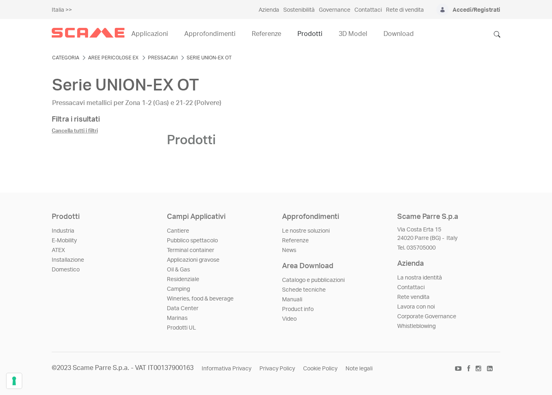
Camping (178, 289)
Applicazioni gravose (193, 260)
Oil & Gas (178, 270)
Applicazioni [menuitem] (149, 34)
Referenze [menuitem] (266, 34)
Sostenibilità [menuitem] (299, 10)
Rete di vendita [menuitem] (405, 10)
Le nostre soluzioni (306, 231)
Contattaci (411, 287)
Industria (63, 231)
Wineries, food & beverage (200, 299)
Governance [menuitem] (334, 10)
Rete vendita (413, 297)
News (289, 250)
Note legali (359, 369)
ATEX (58, 250)
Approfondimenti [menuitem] (210, 34)
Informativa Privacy (226, 369)
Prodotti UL (181, 328)
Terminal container (190, 250)
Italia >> (62, 10)
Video (289, 319)
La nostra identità (419, 278)
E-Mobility (64, 241)
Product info (298, 309)
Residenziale (183, 279)
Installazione (68, 260)
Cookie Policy (320, 369)
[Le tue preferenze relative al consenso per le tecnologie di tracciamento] (14, 381)
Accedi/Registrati (476, 10)
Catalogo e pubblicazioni (313, 280)
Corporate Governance (426, 316)
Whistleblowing (416, 326)
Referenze (295, 241)
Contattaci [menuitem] (368, 10)
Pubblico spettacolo (192, 241)
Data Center (182, 308)
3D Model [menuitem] (353, 34)
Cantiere (178, 231)
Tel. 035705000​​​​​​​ (416, 248)
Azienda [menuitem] (269, 10)
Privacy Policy (277, 369)
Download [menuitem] (398, 34)
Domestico (66, 270)
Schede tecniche (304, 290)
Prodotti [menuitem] (309, 34)
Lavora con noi (416, 307)
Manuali (292, 300)
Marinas (177, 318)
